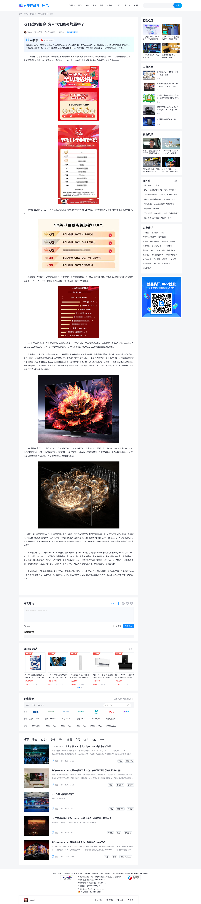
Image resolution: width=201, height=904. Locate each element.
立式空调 (156, 264)
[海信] (66, 711)
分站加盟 (114, 873)
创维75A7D (81, 719)
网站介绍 (67, 873)
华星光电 (129, 761)
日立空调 (156, 259)
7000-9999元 (81, 726)
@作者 (118, 626)
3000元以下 (36, 726)
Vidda (110, 833)
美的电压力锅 (148, 250)
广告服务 (81, 873)
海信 (42, 705)
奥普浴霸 (165, 241)
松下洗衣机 (168, 246)
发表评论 (128, 626)
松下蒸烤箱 (162, 237)
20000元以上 (111, 726)
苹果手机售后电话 (149, 237)
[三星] (36, 711)
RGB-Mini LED (126, 857)
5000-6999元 (66, 726)
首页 (20, 14)
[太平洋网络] (67, 877)
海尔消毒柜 (147, 268)
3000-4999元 (51, 726)
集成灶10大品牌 (171, 255)
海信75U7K (66, 719)
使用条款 (101, 873)
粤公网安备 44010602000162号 (91, 892)
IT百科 (118, 5)
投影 (118, 833)
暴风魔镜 (155, 233)
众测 (136, 5)
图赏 (102, 5)
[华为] (111, 711)
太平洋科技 (29, 5)
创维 (38, 705)
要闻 (80, 5)
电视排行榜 (118, 699)
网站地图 (127, 873)
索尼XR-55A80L (51, 719)
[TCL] (96, 711)
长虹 (162, 233)
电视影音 (33, 14)
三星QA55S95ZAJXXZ (36, 719)
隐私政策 (74, 873)
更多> (131, 649)
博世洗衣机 (171, 250)
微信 (131, 603)
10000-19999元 (96, 726)
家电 (26, 14)
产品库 (110, 5)
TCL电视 (172, 259)
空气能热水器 (157, 246)
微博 (127, 603)
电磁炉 (172, 241)
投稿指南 (94, 873)
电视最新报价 (128, 699)
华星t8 (130, 809)
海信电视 (146, 246)
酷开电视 (146, 255)
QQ (123, 603)
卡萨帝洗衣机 (160, 250)
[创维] (81, 711)
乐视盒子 (146, 233)
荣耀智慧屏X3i (111, 719)
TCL (120, 761)
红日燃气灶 (166, 264)
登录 (112, 603)
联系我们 (107, 873)
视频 (94, 5)
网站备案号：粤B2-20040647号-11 (89, 886)
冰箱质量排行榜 (157, 255)
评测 (87, 5)
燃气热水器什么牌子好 (151, 241)
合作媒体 (87, 873)
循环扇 (164, 259)
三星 (33, 705)
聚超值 (128, 5)
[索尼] (51, 711)
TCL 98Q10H (96, 719)
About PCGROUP (58, 873)
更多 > (176, 181)
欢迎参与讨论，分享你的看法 (36, 610)
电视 (114, 857)
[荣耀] (126, 711)
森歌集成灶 (147, 259)
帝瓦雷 (130, 785)
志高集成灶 (147, 264)
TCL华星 (120, 809)
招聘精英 (121, 873)
